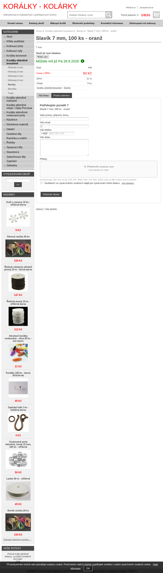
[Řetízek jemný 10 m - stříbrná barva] (18, 316)
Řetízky (11, 142)
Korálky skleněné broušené (49, 88)
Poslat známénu (61, 95)
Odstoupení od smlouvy (142, 23)
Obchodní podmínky (83, 23)
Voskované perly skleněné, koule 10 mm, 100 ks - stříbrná (18, 444)
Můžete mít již (57, 61)
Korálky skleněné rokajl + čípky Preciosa (19, 106)
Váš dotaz (44, 95)
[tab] (43, 95)
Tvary (11, 93)
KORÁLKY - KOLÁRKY (40, 6)
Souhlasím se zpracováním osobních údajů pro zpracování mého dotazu (82, 183)
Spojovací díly (14, 147)
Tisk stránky (51, 209)
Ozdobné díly (14, 133)
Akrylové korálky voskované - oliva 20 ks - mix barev (18, 338)
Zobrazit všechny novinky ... (17, 539)
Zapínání (12, 161)
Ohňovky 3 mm (15, 67)
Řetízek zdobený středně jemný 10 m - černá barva (18, 268)
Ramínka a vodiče (17, 138)
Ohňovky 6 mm (15, 80)
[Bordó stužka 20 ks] (18, 522)
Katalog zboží (36, 23)
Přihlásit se (131, 8)
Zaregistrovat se (146, 8)
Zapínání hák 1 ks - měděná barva (18, 408)
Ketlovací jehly (15, 46)
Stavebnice (13, 152)
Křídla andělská (15, 41)
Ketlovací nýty (14, 50)
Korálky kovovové (17, 55)
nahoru (39, 209)
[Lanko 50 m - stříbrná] (18, 491)
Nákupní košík (58, 23)
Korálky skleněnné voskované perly (17, 114)
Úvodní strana (15, 23)
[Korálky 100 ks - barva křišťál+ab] (18, 388)
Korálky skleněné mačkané (16, 99)
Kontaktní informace (112, 23)
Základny (12, 165)
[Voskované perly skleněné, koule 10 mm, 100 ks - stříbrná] (18, 459)
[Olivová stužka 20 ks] (18, 248)
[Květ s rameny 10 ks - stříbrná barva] (18, 217)
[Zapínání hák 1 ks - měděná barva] (18, 422)
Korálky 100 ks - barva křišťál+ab (18, 374)
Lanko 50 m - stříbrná (18, 478)
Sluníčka (12, 89)
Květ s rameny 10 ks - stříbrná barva (18, 203)
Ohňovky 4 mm (15, 72)
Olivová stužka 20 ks (18, 236)
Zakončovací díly (16, 156)
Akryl (9, 36)
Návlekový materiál (17, 124)
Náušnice (12, 119)
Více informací (128, 183)
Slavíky (67, 88)
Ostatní (10, 129)
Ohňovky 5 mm (15, 76)
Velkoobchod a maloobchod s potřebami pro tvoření (30, 14)
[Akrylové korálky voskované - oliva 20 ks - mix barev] (18, 353)
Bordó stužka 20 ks (18, 510)
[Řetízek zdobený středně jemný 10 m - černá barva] (18, 282)
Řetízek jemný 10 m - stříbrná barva (18, 302)
